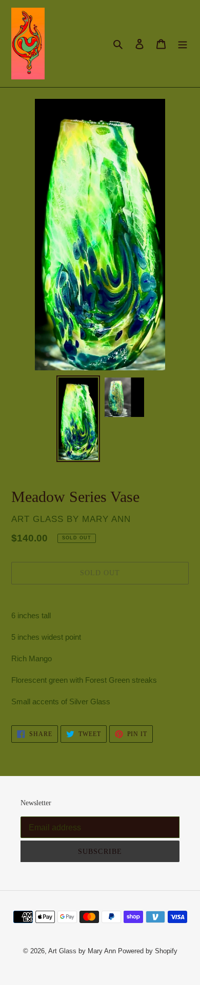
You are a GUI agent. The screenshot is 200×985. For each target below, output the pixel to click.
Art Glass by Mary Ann (82, 951)
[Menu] (182, 43)
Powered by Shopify (147, 951)
